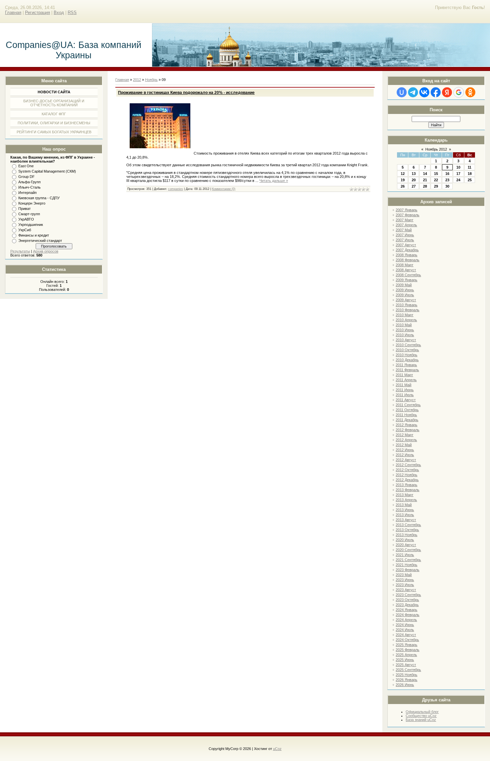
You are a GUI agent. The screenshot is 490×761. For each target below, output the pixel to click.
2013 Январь (406, 485)
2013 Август (406, 520)
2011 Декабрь (407, 420)
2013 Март (404, 495)
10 (458, 167)
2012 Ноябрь (406, 475)
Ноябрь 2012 (436, 149)
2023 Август (406, 590)
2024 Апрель (406, 620)
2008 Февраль (407, 260)
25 (470, 180)
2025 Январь (406, 645)
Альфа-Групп (29, 182)
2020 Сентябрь (408, 550)
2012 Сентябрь (408, 465)
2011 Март (404, 375)
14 (425, 174)
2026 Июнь (405, 685)
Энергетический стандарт (40, 241)
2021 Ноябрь (406, 565)
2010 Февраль (407, 310)
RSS (72, 12)
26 (403, 186)
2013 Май (404, 505)
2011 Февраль (407, 370)
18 (470, 174)
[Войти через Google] (458, 92)
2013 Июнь (405, 510)
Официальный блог (422, 712)
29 (436, 186)
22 (436, 180)
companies (175, 189)
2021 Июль (405, 555)
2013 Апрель (406, 500)
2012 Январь (406, 425)
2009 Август (406, 300)
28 (425, 186)
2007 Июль (405, 240)
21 (425, 180)
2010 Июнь (405, 330)
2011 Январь (406, 365)
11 (469, 167)
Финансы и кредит (33, 235)
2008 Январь (406, 255)
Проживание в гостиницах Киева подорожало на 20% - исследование (186, 92)
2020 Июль (405, 540)
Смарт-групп (29, 214)
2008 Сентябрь (408, 275)
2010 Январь (406, 305)
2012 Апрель (406, 440)
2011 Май (403, 385)
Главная (13, 12)
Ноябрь (151, 80)
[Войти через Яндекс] (447, 92)
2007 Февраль (407, 215)
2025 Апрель (406, 655)
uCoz (277, 749)
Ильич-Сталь (29, 187)
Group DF (26, 177)
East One (26, 166)
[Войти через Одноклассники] (470, 92)
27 (414, 186)
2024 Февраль (407, 615)
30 (447, 186)
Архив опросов (45, 251)
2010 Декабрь (407, 360)
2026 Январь (406, 680)
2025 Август (406, 665)
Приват (24, 209)
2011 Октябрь (407, 410)
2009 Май (404, 285)
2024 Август (406, 635)
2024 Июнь (405, 625)
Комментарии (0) (223, 189)
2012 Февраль (407, 430)
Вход (59, 12)
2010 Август (406, 340)
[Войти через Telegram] (413, 92)
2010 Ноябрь (406, 355)
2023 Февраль (407, 570)
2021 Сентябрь (408, 560)
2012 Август (406, 460)
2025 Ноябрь (406, 675)
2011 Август (406, 400)
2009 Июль (405, 295)
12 (403, 174)
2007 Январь (406, 210)
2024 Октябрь (407, 640)
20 (414, 180)
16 (447, 174)
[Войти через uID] (402, 92)
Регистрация (37, 12)
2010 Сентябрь (408, 345)
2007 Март (404, 220)
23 (447, 180)
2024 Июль (405, 630)
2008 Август (406, 270)
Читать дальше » (273, 181)
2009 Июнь (405, 290)
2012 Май (404, 445)
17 (458, 174)
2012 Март (404, 435)
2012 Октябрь (407, 470)
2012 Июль (405, 455)
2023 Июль (405, 585)
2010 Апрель (406, 320)
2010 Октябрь (407, 350)
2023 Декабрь (407, 605)
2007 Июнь (405, 235)
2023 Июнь (405, 580)
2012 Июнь (405, 450)
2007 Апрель (406, 225)
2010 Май (404, 325)
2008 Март (404, 265)
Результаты (20, 251)
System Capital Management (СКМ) (47, 171)
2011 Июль (405, 395)
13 (414, 174)
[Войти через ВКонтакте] (424, 92)
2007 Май (404, 230)
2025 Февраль (407, 650)
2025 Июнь (405, 660)
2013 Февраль (407, 490)
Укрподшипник (30, 225)
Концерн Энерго (31, 203)
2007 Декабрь (407, 250)
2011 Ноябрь (406, 415)
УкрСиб (24, 230)
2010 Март (404, 315)
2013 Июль (405, 515)
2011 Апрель (406, 380)
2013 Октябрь (407, 530)
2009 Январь (406, 280)
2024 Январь (406, 610)
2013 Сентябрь (408, 525)
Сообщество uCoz (421, 716)
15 (436, 174)
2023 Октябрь (407, 600)
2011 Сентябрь (408, 405)
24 (458, 180)
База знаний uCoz (421, 720)
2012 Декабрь (407, 480)
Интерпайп (27, 193)
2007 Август (406, 245)
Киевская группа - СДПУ (39, 198)
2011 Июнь (405, 390)
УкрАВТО (26, 219)
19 (403, 180)
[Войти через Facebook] (436, 92)
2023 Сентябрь (408, 595)
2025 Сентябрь (408, 670)
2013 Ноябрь (406, 535)
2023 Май (404, 575)
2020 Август (406, 545)
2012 (137, 80)
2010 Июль (405, 335)
